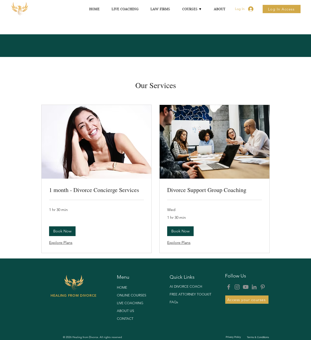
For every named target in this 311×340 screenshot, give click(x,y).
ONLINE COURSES (131, 295)
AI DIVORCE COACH (186, 286)
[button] (192, 9)
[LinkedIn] (254, 287)
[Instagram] (237, 287)
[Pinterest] (262, 287)
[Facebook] (228, 287)
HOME (122, 287)
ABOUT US (125, 311)
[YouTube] (245, 287)
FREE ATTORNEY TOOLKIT (187, 294)
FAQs (174, 302)
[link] (96, 190)
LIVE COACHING (130, 303)
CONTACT (125, 318)
